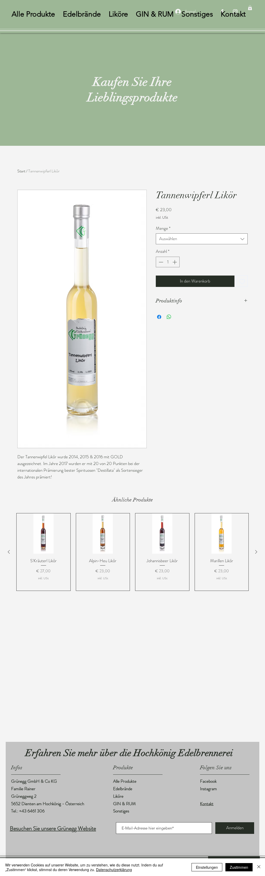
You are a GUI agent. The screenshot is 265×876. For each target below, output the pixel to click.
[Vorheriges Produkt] (9, 552)
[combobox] (202, 238)
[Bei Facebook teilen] (159, 317)
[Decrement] (160, 262)
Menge (163, 228)
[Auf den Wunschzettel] (242, 281)
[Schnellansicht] (43, 533)
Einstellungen (207, 867)
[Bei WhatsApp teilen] (169, 317)
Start (21, 171)
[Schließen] (259, 867)
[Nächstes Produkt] (256, 552)
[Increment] (175, 262)
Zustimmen (239, 867)
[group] (132, 552)
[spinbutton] (167, 262)
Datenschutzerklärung (114, 869)
